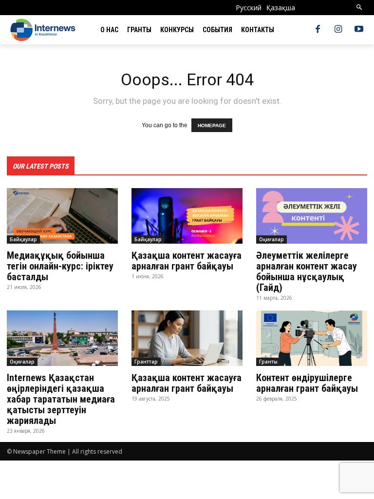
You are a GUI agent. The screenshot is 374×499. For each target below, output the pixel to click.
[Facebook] (317, 29)
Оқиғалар (271, 239)
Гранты (268, 361)
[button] (359, 7)
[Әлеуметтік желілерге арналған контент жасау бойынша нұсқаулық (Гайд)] (311, 216)
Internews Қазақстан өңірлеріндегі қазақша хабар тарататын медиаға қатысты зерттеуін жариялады (61, 399)
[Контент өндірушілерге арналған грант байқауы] (311, 338)
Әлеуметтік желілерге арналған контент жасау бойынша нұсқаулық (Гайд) (306, 271)
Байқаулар (23, 239)
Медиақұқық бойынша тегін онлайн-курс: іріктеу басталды (60, 266)
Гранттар (146, 361)
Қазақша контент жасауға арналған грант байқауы (186, 261)
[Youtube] (359, 29)
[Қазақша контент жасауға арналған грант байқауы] (187, 216)
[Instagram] (338, 29)
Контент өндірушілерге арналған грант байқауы (309, 383)
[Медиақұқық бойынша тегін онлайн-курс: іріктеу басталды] (62, 216)
